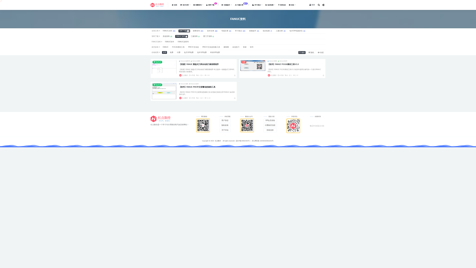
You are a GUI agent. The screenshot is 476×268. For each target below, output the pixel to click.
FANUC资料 (181, 36)
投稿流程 (270, 130)
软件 (251, 47)
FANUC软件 (169, 42)
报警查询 (198, 31)
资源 (244, 47)
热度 (322, 52)
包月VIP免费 (188, 52)
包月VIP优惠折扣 (297, 31)
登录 (313, 5)
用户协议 (225, 120)
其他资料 (167, 36)
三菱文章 (280, 31)
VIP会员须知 (270, 120)
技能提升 (253, 31)
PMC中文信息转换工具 (211, 47)
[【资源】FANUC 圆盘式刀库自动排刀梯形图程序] (164, 67)
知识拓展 (267, 31)
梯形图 (226, 47)
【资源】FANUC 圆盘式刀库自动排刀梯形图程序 (199, 64)
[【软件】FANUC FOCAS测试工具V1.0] (252, 65)
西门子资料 (208, 36)
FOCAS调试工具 (178, 47)
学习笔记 (240, 31)
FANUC (165, 47)
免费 (171, 52)
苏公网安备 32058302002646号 (262, 141)
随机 (312, 52)
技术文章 (212, 31)
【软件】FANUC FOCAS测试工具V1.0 (283, 64)
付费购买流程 (270, 125)
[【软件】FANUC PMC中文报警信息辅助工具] (164, 92)
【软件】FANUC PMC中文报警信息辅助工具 (197, 87)
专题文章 (226, 31)
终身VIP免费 (215, 52)
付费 (178, 52)
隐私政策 (225, 125)
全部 (164, 52)
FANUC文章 (169, 31)
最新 (303, 52)
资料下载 (184, 31)
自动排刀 (235, 47)
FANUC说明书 (183, 42)
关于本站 (225, 130)
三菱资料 (195, 36)
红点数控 (185, 75)
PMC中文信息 (193, 47)
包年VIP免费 (202, 52)
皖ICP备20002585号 (243, 141)
